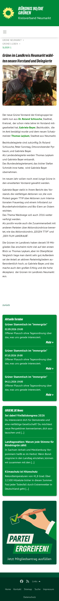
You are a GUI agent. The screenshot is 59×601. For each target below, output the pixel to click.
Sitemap (28, 589)
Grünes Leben (10, 43)
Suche (37, 589)
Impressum (48, 589)
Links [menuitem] (34, 581)
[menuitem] (8, 589)
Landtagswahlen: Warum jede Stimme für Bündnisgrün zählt (29, 443)
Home (8, 589)
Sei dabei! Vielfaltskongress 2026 (25, 415)
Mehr (48, 342)
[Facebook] (22, 581)
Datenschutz (29, 597)
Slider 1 (6, 47)
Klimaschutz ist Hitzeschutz (21, 471)
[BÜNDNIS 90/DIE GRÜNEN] (8, 13)
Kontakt (17, 589)
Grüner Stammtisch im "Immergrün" (26, 324)
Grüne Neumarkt (12, 40)
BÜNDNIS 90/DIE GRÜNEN (30, 10)
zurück (6, 305)
